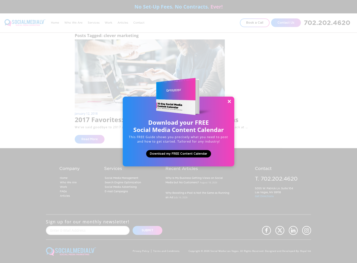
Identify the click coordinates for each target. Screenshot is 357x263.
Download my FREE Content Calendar (178, 153)
